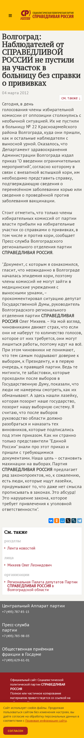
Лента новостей (21, 548)
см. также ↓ (70, 97)
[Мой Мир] (62, 520)
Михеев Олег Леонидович (29, 565)
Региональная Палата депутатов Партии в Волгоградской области (42, 585)
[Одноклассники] (56, 520)
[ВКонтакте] (51, 520)
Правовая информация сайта (46, 721)
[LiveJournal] (73, 520)
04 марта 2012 (15, 92)
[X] (68, 520)
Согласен (15, 731)
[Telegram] (79, 520)
